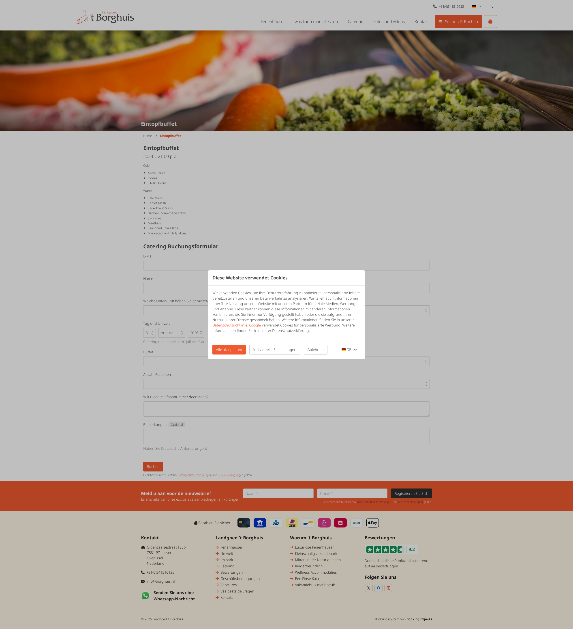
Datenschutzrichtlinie (229, 325)
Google (255, 325)
